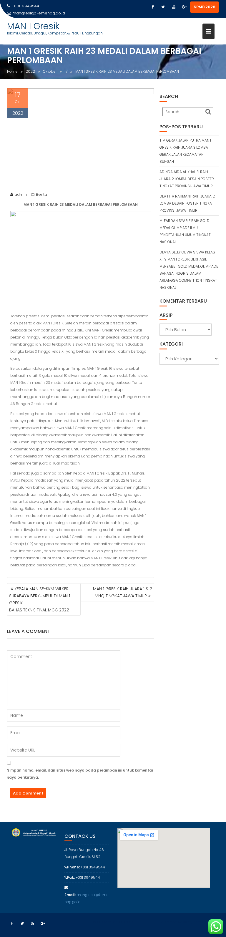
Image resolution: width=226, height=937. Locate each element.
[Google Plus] (184, 7)
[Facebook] (152, 7)
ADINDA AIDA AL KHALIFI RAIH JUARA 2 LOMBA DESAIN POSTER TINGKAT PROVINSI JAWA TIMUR (186, 178)
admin (20, 194)
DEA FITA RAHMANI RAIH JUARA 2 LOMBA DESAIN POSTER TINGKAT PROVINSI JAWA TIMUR (187, 203)
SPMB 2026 (204, 7)
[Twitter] (163, 7)
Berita (41, 194)
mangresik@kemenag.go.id (38, 13)
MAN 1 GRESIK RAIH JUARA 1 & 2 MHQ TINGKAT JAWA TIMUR (122, 592)
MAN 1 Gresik (33, 26)
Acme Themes (206, 922)
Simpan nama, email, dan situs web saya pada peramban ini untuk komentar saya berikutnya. (80, 774)
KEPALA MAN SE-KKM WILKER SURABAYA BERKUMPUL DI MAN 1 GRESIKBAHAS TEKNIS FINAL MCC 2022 (39, 599)
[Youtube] (173, 7)
